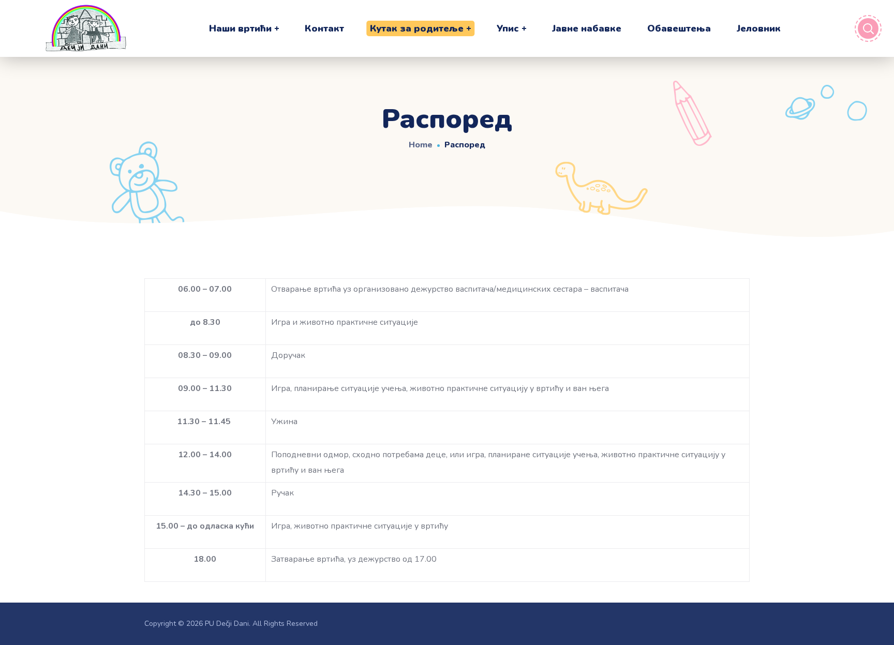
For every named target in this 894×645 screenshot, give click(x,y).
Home (421, 145)
